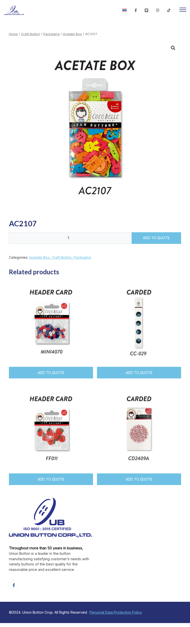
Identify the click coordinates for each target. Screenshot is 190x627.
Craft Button (30, 34)
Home (13, 34)
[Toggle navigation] (183, 10)
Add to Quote (156, 238)
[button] (173, 48)
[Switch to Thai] (124, 10)
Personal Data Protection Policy (116, 612)
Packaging (51, 34)
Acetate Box (72, 34)
